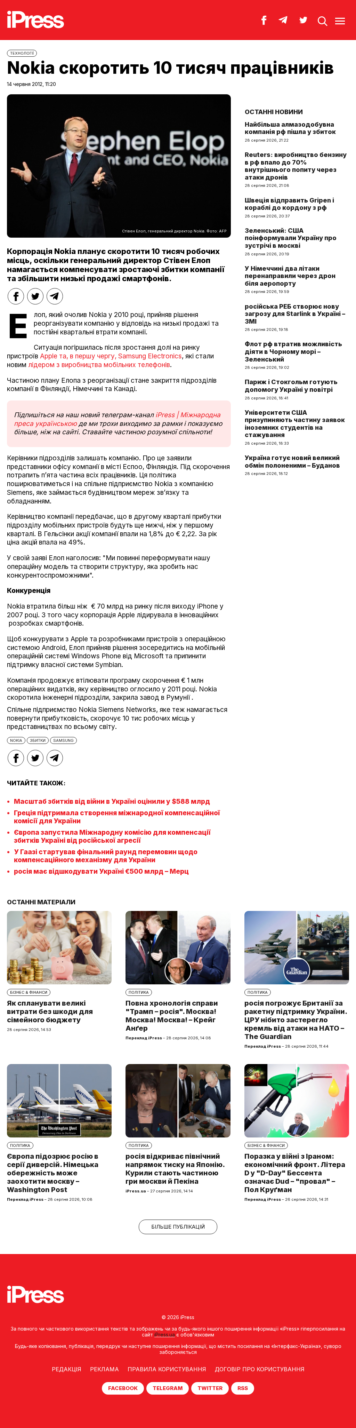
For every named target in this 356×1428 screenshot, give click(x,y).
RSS (242, 1388)
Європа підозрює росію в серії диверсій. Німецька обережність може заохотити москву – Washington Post (52, 1173)
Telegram (168, 1388)
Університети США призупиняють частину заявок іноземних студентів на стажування (295, 424)
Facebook (123, 1388)
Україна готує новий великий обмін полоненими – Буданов (292, 461)
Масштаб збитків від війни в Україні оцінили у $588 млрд (112, 802)
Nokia (16, 740)
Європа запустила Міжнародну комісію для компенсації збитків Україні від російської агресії (112, 836)
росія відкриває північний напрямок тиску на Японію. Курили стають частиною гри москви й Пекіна (175, 1168)
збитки (38, 740)
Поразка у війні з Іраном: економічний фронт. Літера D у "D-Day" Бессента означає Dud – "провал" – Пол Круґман (294, 1173)
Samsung (63, 740)
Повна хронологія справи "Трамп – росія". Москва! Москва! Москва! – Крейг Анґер (172, 1015)
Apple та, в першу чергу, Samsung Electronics (111, 356)
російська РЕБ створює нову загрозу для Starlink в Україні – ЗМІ (295, 314)
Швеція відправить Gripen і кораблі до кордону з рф (289, 204)
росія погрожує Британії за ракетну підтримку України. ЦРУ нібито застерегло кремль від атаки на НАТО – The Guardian (295, 1020)
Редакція (66, 1369)
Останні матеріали (41, 902)
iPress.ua (164, 1335)
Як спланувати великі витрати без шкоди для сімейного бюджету (50, 1011)
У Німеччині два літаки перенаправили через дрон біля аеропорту (290, 276)
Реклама (104, 1369)
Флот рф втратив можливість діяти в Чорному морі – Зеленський (293, 351)
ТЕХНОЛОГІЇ (22, 53)
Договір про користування (260, 1369)
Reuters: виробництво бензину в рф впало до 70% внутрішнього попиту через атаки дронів (296, 166)
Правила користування (167, 1369)
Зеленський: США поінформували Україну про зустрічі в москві (291, 238)
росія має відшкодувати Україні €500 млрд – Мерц (101, 871)
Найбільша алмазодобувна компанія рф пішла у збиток (290, 128)
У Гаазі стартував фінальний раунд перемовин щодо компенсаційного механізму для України (105, 856)
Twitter (209, 1388)
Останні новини (274, 112)
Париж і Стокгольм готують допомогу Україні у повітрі (291, 385)
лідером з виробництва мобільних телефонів (99, 365)
